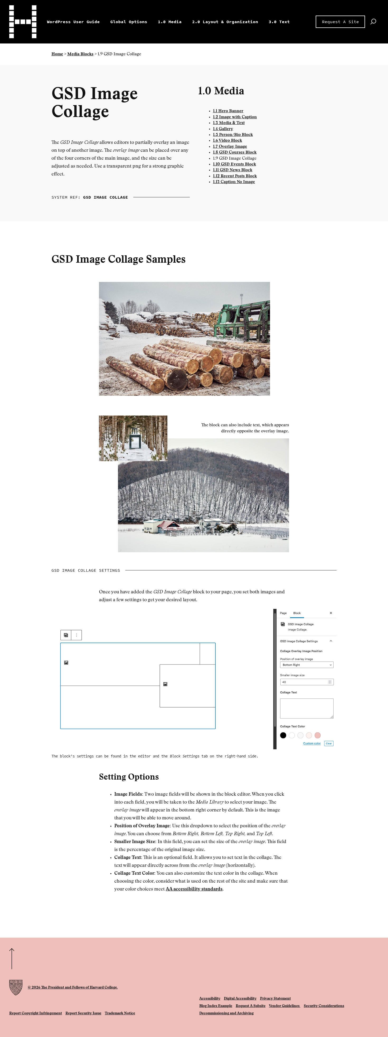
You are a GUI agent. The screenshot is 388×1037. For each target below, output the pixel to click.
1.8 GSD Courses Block (235, 152)
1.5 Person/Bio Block (233, 135)
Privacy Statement (275, 999)
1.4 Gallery (223, 129)
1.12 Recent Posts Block (235, 176)
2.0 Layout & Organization (225, 21)
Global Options (128, 21)
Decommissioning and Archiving (226, 1013)
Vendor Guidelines (284, 1006)
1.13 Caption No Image (234, 182)
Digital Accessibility (240, 999)
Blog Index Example (215, 1006)
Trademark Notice (120, 1013)
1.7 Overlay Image (230, 147)
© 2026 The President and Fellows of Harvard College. (73, 988)
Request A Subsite (251, 1006)
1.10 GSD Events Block (234, 164)
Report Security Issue (83, 1013)
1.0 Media (170, 21)
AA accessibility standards (194, 889)
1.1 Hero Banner (228, 111)
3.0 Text (279, 21)
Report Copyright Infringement (35, 1013)
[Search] (373, 22)
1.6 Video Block (227, 141)
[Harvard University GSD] (15, 988)
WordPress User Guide (73, 21)
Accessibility (209, 999)
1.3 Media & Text (229, 123)
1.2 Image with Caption (235, 117)
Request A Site (340, 21)
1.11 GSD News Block (232, 170)
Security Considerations (324, 1006)
